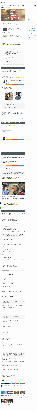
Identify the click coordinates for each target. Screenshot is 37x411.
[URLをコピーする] (23, 383)
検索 (34, 5)
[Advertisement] (13, 146)
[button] (3, 383)
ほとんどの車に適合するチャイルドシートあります (10, 60)
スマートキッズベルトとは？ (8, 54)
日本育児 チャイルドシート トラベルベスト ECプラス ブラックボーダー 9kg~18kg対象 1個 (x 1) (15, 81)
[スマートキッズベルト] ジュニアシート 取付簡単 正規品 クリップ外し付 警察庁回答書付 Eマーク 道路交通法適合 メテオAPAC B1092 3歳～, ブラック (15, 161)
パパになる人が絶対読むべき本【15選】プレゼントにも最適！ (14, 35)
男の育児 (2, 7)
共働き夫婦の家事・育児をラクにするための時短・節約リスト (14, 28)
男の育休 (28, 20)
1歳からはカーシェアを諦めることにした (9, 57)
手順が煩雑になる (7, 58)
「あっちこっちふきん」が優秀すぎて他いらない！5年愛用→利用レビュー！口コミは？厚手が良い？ (31, 35)
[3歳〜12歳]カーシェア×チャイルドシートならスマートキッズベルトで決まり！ (13, 53)
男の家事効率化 (29, 18)
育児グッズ (29, 24)
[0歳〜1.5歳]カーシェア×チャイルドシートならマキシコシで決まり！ (12, 52)
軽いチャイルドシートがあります (9, 61)
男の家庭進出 (29, 19)
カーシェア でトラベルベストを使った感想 (9, 51)
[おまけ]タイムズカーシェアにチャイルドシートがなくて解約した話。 (12, 55)
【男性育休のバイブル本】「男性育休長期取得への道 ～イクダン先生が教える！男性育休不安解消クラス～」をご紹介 (31, 30)
